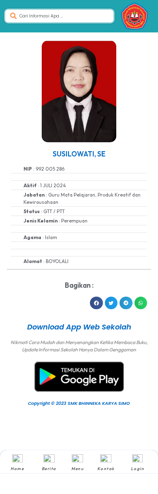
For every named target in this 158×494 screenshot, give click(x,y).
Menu (77, 468)
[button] (96, 303)
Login (138, 468)
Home (17, 468)
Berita (49, 468)
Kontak (106, 468)
